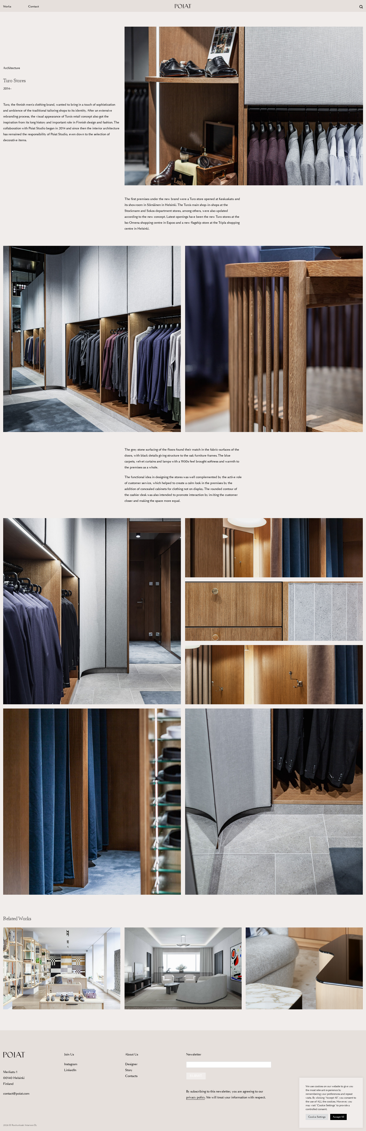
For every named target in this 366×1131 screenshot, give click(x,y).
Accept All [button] (338, 1117)
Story (128, 1070)
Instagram (70, 1064)
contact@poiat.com (16, 1093)
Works (7, 6)
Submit (196, 1076)
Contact (33, 6)
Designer (131, 1064)
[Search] (361, 7)
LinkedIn (70, 1070)
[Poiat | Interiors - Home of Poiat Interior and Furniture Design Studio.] (183, 6)
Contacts (131, 1076)
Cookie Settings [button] (317, 1117)
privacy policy (195, 1097)
